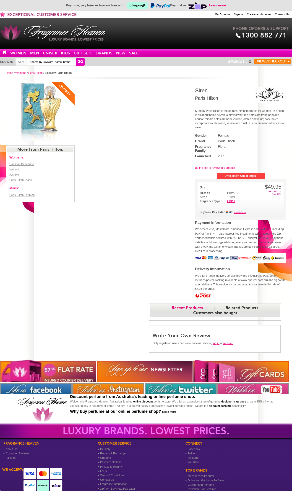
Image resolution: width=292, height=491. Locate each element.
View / (262, 61)
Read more (169, 411)
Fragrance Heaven (57, 32)
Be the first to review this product (215, 167)
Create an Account (259, 14)
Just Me (14, 174)
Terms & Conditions (112, 475)
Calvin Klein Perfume (201, 484)
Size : (203, 197)
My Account (222, 14)
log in (216, 343)
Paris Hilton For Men (22, 195)
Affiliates (11, 457)
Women (18, 53)
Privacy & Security (111, 466)
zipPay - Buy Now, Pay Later (117, 488)
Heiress (14, 169)
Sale (133, 53)
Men (34, 53)
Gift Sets (83, 53)
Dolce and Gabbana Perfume (206, 480)
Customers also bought (215, 312)
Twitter (192, 453)
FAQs (103, 471)
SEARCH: (6, 61)
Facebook (194, 449)
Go (80, 62)
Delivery (105, 449)
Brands (104, 53)
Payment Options (110, 462)
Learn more (217, 5)
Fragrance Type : (211, 201)
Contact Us (282, 14)
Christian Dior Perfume (202, 489)
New (120, 53)
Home (7, 52)
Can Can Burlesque (21, 164)
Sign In (238, 14)
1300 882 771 (264, 35)
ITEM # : (205, 193)
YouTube (193, 462)
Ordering (105, 457)
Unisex (50, 53)
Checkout (277, 61)
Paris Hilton (35, 73)
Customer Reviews (17, 453)
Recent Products (187, 307)
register (228, 343)
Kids (65, 53)
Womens (20, 73)
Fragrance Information (114, 484)
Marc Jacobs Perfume (201, 476)
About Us (11, 449)
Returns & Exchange (113, 453)
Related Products (242, 307)
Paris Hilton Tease (20, 180)
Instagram (194, 457)
